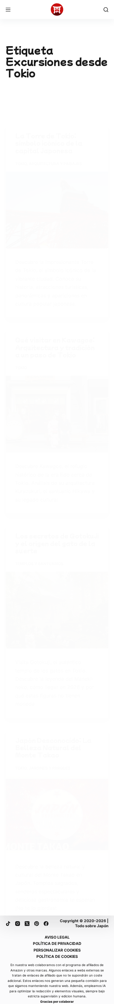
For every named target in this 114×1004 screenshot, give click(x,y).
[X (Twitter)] (27, 923)
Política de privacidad (57, 943)
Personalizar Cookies (57, 950)
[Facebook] (46, 923)
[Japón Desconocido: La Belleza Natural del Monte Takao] (57, 814)
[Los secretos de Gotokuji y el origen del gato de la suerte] (57, 610)
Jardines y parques (49, 768)
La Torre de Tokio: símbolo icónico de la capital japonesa (48, 143)
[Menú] (8, 9)
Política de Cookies (57, 956)
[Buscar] (106, 9)
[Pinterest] (36, 923)
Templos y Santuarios (39, 563)
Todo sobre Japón (91, 925)
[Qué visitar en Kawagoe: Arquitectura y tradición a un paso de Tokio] (57, 414)
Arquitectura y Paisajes (55, 163)
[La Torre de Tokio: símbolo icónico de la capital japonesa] (57, 210)
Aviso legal (57, 937)
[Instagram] (17, 923)
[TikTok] (8, 923)
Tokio (21, 163)
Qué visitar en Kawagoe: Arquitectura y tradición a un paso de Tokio (55, 347)
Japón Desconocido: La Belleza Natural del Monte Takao (53, 747)
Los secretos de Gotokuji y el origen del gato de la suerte (57, 543)
